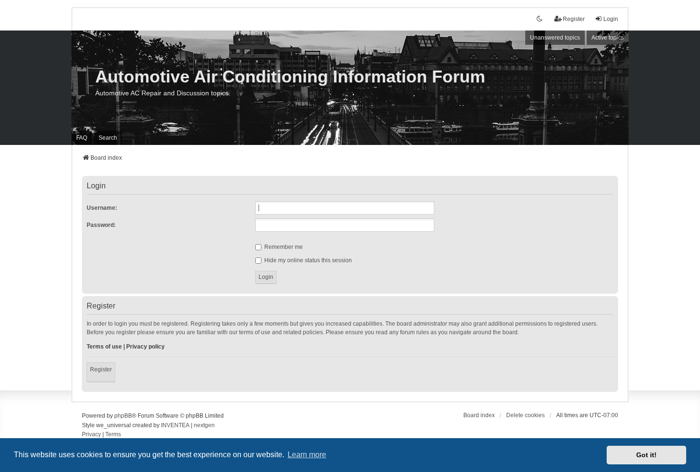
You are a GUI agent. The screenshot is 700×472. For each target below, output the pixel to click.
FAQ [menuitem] (81, 137)
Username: (102, 208)
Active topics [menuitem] (607, 37)
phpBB (123, 415)
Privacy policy (145, 346)
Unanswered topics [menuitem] (555, 37)
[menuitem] (91, 435)
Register (101, 369)
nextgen (204, 425)
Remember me (283, 247)
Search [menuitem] (108, 137)
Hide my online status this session (307, 260)
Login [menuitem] (610, 19)
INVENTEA (175, 425)
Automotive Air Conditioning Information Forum (290, 76)
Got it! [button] (646, 455)
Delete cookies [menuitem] (525, 415)
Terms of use (104, 346)
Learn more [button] (307, 455)
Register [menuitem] (574, 19)
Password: (101, 225)
